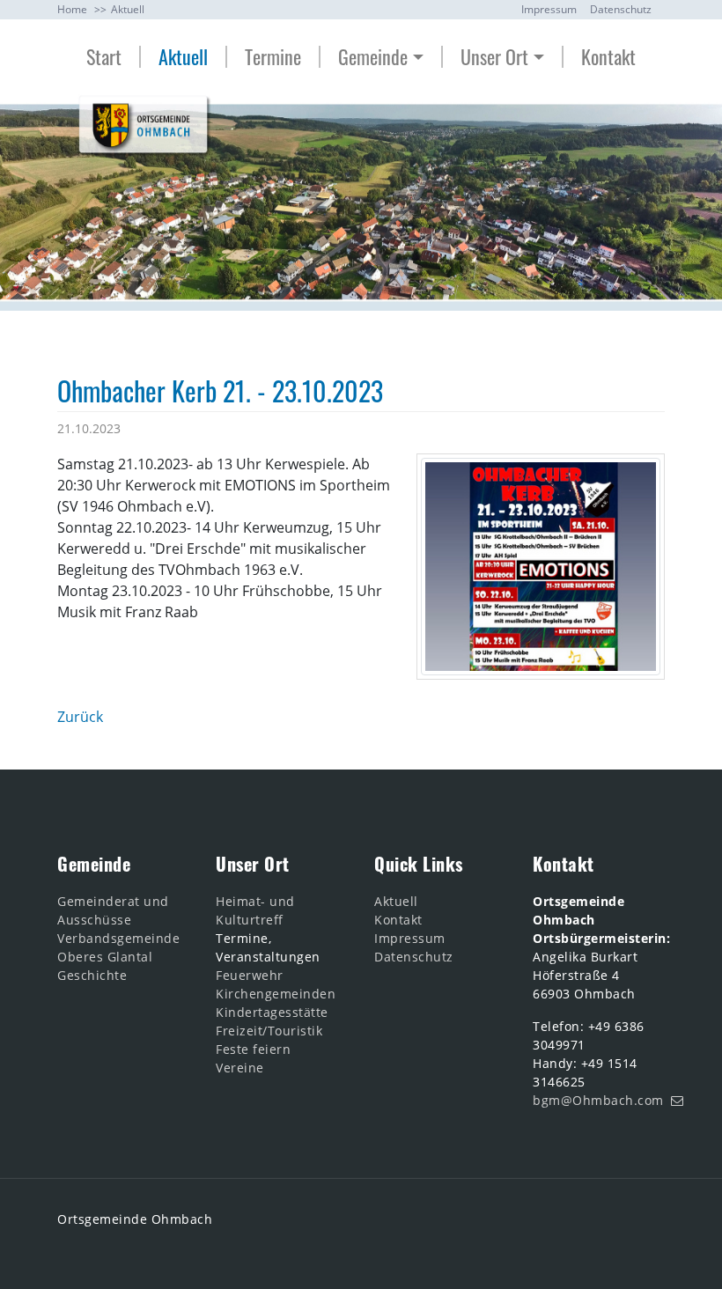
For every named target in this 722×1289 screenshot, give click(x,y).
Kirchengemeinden (275, 993)
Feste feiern (253, 1049)
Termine (273, 57)
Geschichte (92, 975)
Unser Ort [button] (494, 57)
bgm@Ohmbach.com (598, 1100)
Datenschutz (621, 9)
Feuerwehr (250, 975)
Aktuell (127, 9)
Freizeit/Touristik (269, 1030)
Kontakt (608, 57)
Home (72, 9)
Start (104, 57)
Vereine (240, 1067)
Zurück (80, 716)
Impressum (549, 9)
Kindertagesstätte (272, 1012)
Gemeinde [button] (373, 57)
